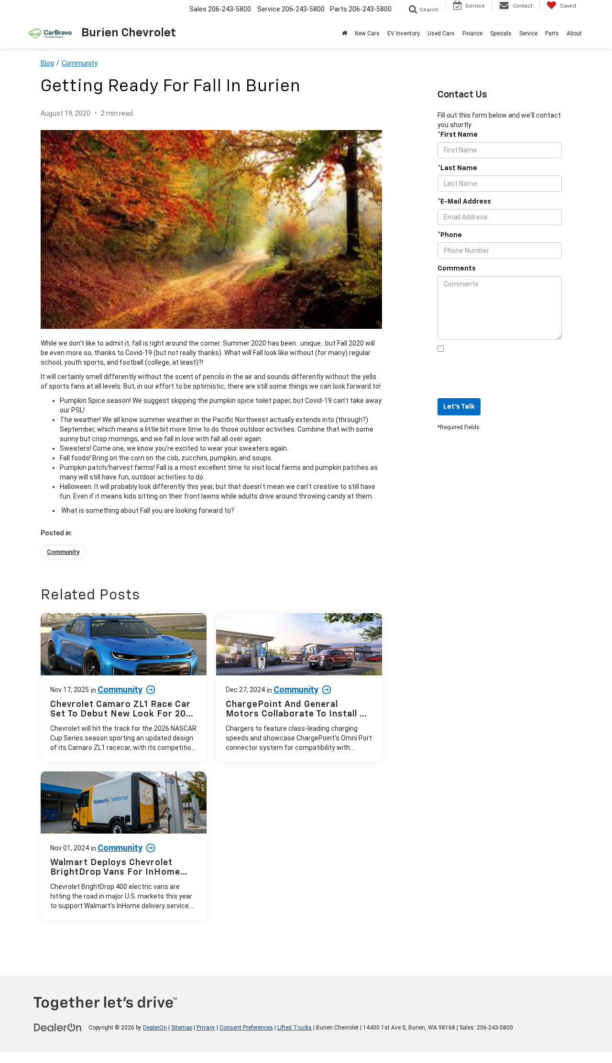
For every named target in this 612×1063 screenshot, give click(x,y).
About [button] (574, 33)
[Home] (344, 33)
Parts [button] (552, 33)
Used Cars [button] (441, 33)
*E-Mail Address (464, 201)
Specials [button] (501, 33)
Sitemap (181, 1027)
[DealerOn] (57, 1027)
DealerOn (155, 1027)
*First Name (457, 134)
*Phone (449, 235)
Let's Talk (459, 406)
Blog (47, 63)
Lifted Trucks (294, 1027)
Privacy (206, 1027)
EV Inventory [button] (403, 33)
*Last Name (457, 168)
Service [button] (528, 33)
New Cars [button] (367, 33)
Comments (456, 268)
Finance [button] (472, 33)
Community (80, 63)
